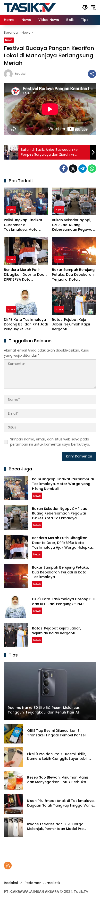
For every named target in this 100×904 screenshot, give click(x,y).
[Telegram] (82, 168)
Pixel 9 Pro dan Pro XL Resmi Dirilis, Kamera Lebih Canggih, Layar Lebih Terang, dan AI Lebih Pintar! (58, 756)
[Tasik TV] (40, 7)
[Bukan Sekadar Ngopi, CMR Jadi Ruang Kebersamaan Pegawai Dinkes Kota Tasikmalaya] (74, 201)
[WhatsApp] (92, 168)
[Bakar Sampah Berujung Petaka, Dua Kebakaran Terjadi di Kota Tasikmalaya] (74, 251)
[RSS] (8, 865)
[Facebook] (63, 168)
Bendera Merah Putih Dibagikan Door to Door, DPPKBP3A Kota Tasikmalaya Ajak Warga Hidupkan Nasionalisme (25, 274)
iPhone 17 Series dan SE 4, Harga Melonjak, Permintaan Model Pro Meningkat (55, 826)
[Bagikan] (92, 74)
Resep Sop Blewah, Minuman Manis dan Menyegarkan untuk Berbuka (58, 780)
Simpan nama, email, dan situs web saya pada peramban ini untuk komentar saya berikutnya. (50, 442)
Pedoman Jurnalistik (42, 882)
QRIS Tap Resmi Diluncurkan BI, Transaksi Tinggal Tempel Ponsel (56, 733)
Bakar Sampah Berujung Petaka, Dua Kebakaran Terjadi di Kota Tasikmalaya (73, 274)
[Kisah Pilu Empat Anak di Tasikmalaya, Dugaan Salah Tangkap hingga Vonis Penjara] (13, 804)
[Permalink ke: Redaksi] (9, 73)
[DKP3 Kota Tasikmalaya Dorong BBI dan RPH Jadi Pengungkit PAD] (26, 301)
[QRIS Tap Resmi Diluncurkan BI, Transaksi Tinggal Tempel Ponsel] (13, 733)
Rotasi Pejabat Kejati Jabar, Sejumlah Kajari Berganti (71, 324)
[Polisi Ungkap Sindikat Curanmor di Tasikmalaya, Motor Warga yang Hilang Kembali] (26, 201)
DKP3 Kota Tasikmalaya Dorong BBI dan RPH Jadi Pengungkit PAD (26, 324)
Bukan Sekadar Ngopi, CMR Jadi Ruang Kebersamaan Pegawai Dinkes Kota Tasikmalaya (72, 225)
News (9, 40)
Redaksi (20, 73)
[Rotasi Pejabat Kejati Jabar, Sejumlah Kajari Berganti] (74, 301)
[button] (85, 7)
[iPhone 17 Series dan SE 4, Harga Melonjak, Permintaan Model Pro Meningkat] (13, 827)
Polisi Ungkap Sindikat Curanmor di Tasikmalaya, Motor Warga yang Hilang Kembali (23, 225)
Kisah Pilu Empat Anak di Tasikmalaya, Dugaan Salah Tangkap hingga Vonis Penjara (60, 803)
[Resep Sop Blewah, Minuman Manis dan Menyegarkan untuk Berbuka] (13, 780)
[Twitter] (73, 168)
